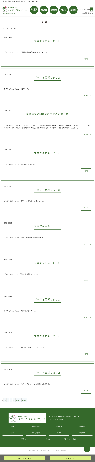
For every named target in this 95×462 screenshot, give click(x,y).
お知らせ (47, 439)
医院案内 (59, 426)
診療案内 (82, 426)
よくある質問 (35, 433)
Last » (24, 400)
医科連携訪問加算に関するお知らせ (47, 114)
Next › (18, 400)
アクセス (24, 439)
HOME (3, 28)
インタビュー (12, 433)
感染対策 (82, 433)
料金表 (59, 433)
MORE (86, 59)
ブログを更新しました (47, 41)
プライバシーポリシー (70, 439)
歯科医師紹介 (35, 426)
